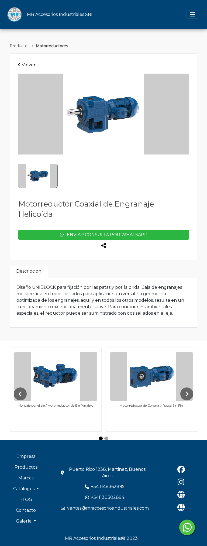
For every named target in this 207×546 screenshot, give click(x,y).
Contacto (26, 510)
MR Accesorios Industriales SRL (60, 14)
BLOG (25, 499)
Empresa (26, 456)
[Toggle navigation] (192, 15)
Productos (20, 45)
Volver (28, 64)
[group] (103, 114)
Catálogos (24, 488)
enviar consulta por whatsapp (105, 234)
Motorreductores (52, 45)
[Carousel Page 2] (106, 438)
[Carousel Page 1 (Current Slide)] (101, 438)
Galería (24, 521)
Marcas (25, 477)
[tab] (29, 272)
